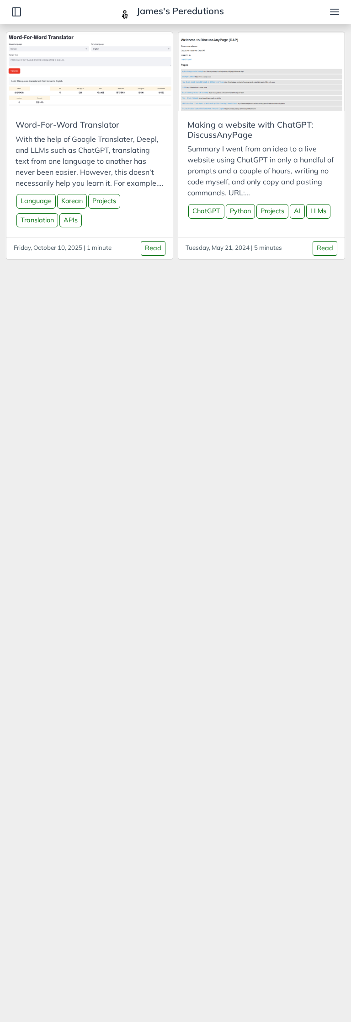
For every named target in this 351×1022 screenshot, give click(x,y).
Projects (104, 201)
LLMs (318, 211)
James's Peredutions (179, 10)
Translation (37, 220)
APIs (71, 220)
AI (297, 211)
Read (153, 248)
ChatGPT (206, 211)
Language (36, 201)
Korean (72, 201)
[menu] (335, 12)
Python (240, 211)
